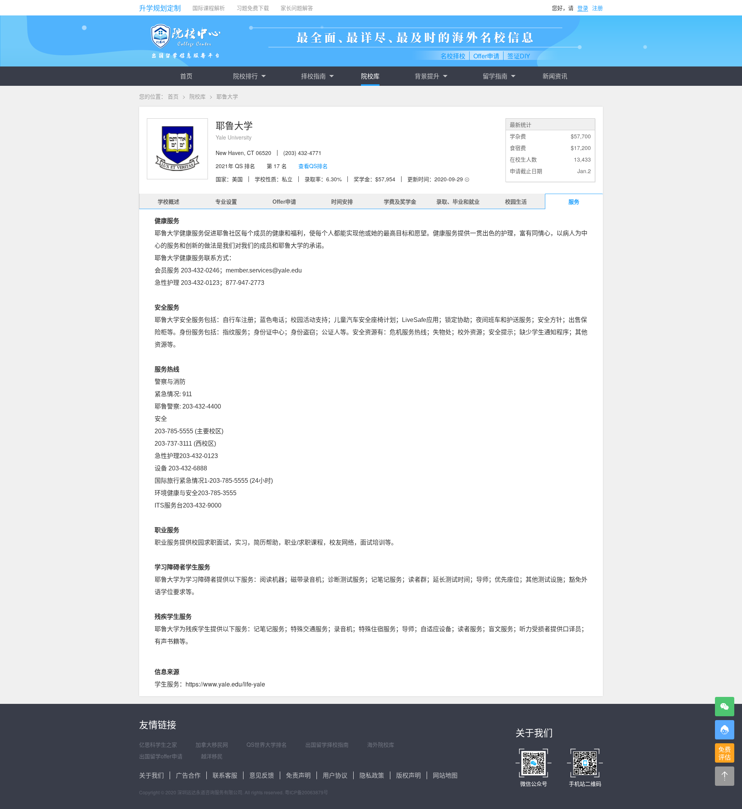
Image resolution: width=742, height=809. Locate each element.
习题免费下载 (253, 8)
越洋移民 (212, 756)
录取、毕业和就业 (458, 201)
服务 (573, 201)
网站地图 (445, 775)
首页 (186, 76)
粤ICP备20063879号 (306, 792)
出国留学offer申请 (160, 756)
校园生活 (516, 201)
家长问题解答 (297, 8)
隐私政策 (371, 775)
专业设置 (226, 201)
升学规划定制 (160, 8)
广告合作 (188, 775)
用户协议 (335, 775)
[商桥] (724, 729)
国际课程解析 (208, 8)
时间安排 (342, 201)
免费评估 (724, 753)
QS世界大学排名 (267, 744)
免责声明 (298, 775)
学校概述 (168, 201)
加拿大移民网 (212, 744)
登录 (582, 8)
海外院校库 (380, 744)
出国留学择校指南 (327, 744)
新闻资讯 (555, 76)
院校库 (370, 76)
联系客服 (225, 775)
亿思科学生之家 (158, 744)
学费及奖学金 (400, 201)
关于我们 (151, 775)
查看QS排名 (313, 166)
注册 (597, 8)
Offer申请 (284, 201)
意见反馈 (261, 775)
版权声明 (408, 775)
